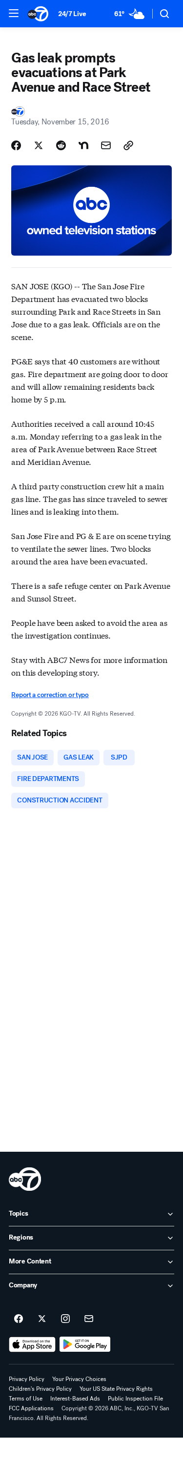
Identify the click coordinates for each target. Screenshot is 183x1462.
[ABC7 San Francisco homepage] (38, 13)
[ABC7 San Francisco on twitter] (42, 1319)
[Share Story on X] (38, 145)
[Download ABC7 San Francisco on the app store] (32, 1344)
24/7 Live (72, 14)
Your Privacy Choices (79, 1379)
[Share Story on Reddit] (61, 145)
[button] (13, 13)
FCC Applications (31, 1408)
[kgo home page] (25, 1179)
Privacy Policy (26, 1379)
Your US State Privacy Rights (116, 1389)
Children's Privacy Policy (40, 1389)
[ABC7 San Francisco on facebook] (18, 1319)
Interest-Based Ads (75, 1399)
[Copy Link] (128, 145)
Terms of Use (25, 1399)
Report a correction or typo (49, 695)
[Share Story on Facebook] (16, 145)
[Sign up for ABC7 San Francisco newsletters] (89, 1319)
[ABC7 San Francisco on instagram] (65, 1319)
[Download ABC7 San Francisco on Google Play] (85, 1344)
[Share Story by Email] (106, 145)
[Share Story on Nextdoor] (83, 145)
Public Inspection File (135, 1399)
